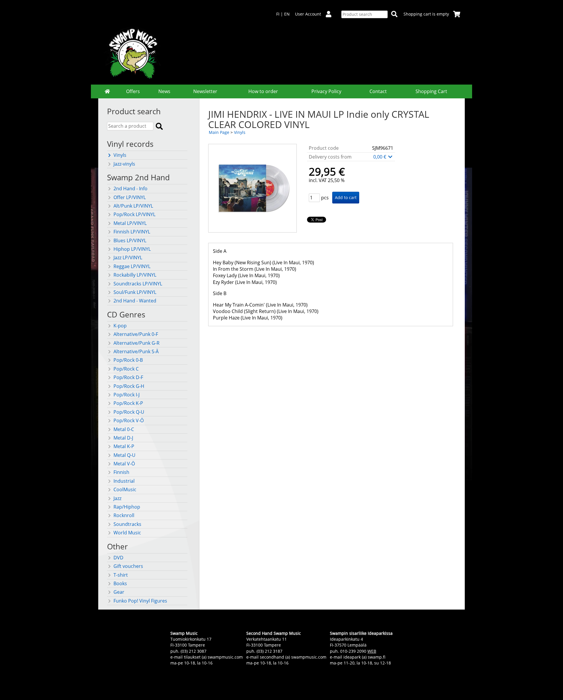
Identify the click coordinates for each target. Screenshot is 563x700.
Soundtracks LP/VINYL (137, 283)
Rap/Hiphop (126, 507)
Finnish (121, 472)
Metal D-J (123, 438)
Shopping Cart (431, 91)
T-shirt (120, 575)
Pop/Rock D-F (128, 377)
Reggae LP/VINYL (131, 266)
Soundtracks (127, 524)
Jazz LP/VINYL (127, 257)
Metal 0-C (123, 429)
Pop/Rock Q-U (128, 412)
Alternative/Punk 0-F (135, 334)
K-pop (120, 325)
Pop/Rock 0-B (128, 360)
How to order (263, 91)
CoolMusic (124, 489)
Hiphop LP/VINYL (132, 249)
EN (287, 14)
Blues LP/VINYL (129, 240)
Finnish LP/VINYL (131, 231)
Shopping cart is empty (426, 14)
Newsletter (205, 91)
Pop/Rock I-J (126, 394)
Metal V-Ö (124, 463)
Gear (118, 592)
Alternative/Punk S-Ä (136, 351)
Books (120, 583)
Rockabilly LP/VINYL (134, 275)
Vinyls (119, 155)
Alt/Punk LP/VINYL (133, 206)
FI (277, 14)
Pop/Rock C (126, 369)
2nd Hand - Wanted (134, 300)
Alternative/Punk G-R (136, 343)
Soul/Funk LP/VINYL (134, 292)
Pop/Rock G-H (128, 386)
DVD (118, 557)
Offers (133, 91)
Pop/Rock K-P (128, 403)
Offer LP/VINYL (129, 197)
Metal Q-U (124, 455)
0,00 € (380, 157)
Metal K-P (123, 446)
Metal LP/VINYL (130, 223)
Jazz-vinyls (124, 164)
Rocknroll (123, 515)
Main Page (219, 132)
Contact (378, 91)
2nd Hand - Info (130, 188)
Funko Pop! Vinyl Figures (140, 601)
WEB (371, 651)
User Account (308, 14)
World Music (127, 532)
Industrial (124, 481)
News (164, 91)
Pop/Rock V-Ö (128, 420)
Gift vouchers (128, 566)
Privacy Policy (326, 91)
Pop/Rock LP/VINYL (134, 214)
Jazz (117, 498)
